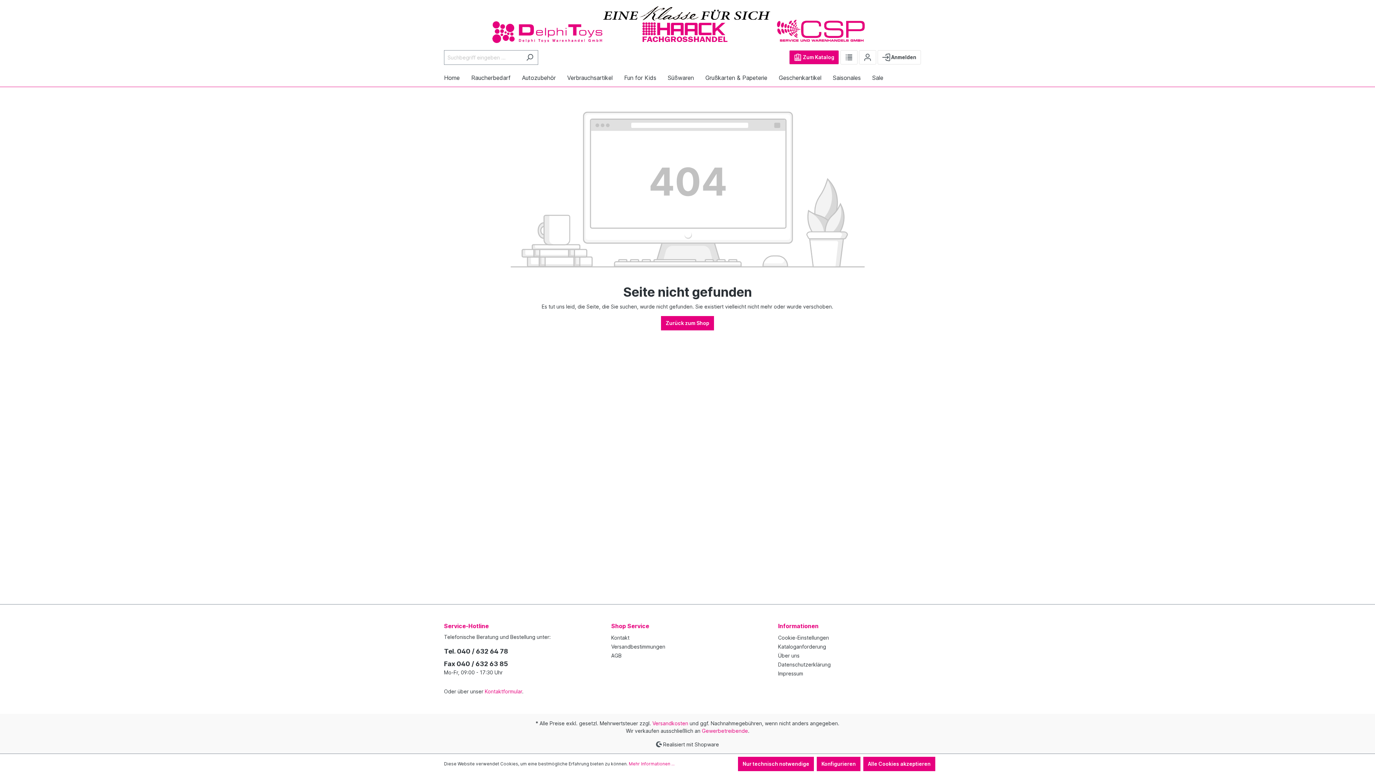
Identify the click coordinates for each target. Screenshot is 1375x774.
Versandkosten (670, 723)
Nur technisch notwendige (776, 764)
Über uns (789, 656)
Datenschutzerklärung (804, 664)
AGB (616, 656)
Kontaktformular (503, 691)
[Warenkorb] (926, 54)
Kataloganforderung (802, 647)
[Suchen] (529, 57)
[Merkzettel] (849, 57)
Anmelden (903, 57)
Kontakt (620, 638)
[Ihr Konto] (867, 57)
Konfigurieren (838, 764)
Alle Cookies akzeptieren (899, 764)
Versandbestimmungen (638, 647)
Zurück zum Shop (687, 323)
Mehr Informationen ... (652, 763)
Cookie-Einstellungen (803, 638)
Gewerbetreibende (725, 731)
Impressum (790, 673)
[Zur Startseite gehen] (687, 24)
